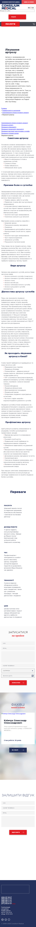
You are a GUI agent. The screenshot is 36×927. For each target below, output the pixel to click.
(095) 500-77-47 (6, 900)
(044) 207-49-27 (6, 897)
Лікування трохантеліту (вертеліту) (12, 129)
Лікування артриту (7, 125)
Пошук (13, 17)
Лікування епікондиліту (8, 127)
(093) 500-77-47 (6, 899)
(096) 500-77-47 (6, 902)
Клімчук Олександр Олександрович (15, 721)
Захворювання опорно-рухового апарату (14, 123)
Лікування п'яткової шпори (10, 133)
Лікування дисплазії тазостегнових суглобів (15, 131)
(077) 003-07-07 (8, 903)
